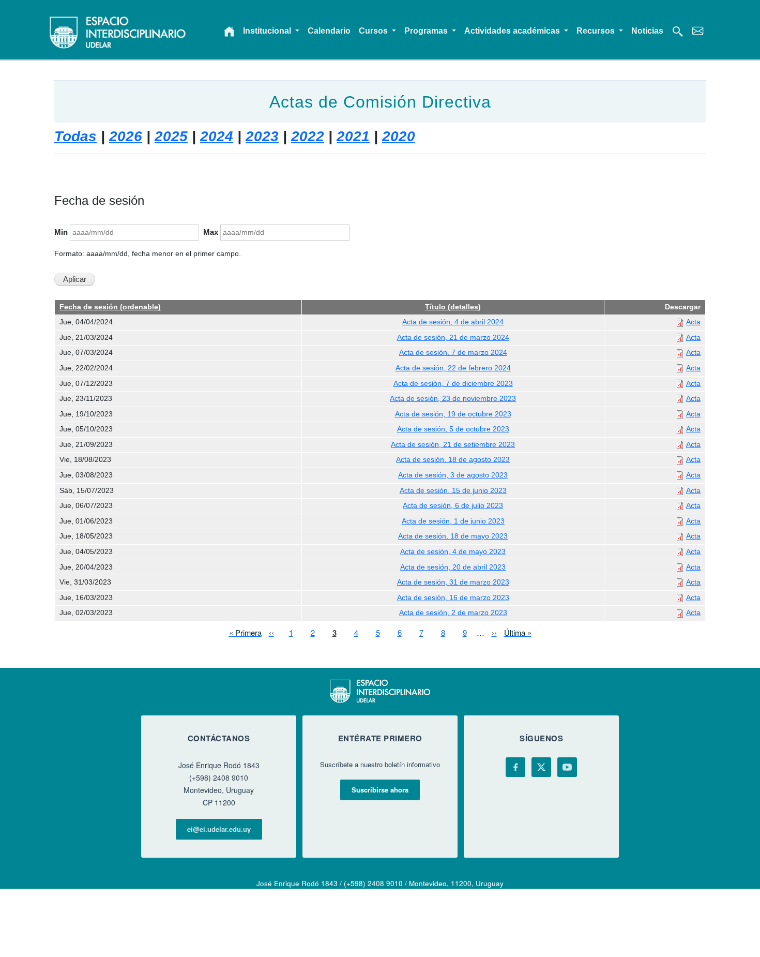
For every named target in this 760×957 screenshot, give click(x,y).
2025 (171, 136)
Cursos (374, 30)
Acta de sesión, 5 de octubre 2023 (453, 429)
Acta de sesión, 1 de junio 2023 (453, 521)
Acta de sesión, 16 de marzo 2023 (453, 598)
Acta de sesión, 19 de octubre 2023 (453, 414)
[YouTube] (567, 767)
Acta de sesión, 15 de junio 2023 (453, 491)
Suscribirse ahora (380, 790)
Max (210, 232)
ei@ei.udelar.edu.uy (219, 829)
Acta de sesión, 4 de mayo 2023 (453, 552)
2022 (307, 136)
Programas (427, 30)
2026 (125, 136)
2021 (353, 136)
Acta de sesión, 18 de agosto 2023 (453, 459)
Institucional (268, 30)
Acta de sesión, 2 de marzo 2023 (453, 613)
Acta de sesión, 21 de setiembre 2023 (453, 444)
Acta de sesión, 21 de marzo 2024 (453, 337)
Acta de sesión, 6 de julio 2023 (453, 506)
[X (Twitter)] (541, 767)
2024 (216, 136)
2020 (398, 136)
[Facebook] (515, 767)
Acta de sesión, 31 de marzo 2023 (453, 582)
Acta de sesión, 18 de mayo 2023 (453, 536)
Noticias (647, 30)
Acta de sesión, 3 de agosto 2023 (453, 475)
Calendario (329, 30)
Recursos (596, 30)
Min (61, 232)
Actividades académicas (513, 30)
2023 (262, 136)
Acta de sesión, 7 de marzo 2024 (453, 352)
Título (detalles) (453, 307)
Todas (75, 136)
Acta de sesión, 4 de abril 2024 (453, 322)
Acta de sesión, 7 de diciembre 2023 (453, 383)
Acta (693, 322)
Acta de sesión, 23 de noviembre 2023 (453, 398)
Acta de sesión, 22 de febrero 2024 (453, 368)
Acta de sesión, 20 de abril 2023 (453, 567)
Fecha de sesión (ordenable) (110, 307)
